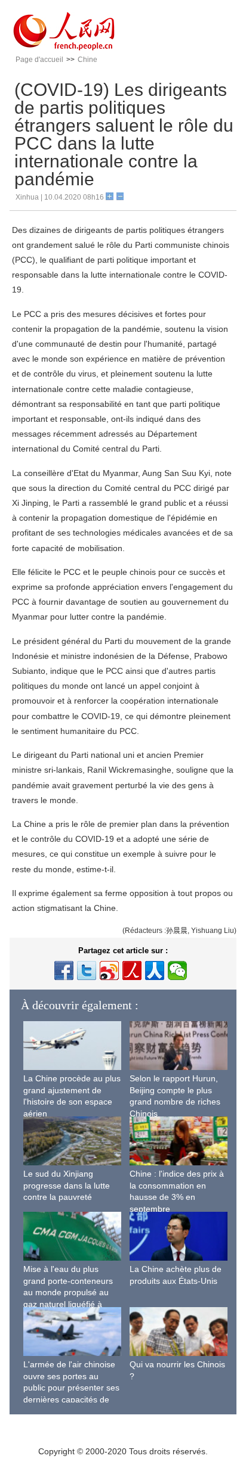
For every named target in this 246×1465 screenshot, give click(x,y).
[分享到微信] (177, 970)
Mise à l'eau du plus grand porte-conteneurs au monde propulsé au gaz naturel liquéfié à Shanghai (68, 1292)
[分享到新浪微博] (109, 970)
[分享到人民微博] (132, 970)
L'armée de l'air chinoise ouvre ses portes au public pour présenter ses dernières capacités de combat (71, 1388)
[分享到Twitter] (86, 970)
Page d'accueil (39, 59)
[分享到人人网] (154, 970)
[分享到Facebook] (63, 970)
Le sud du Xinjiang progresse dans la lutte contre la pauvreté (66, 1185)
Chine (87, 59)
